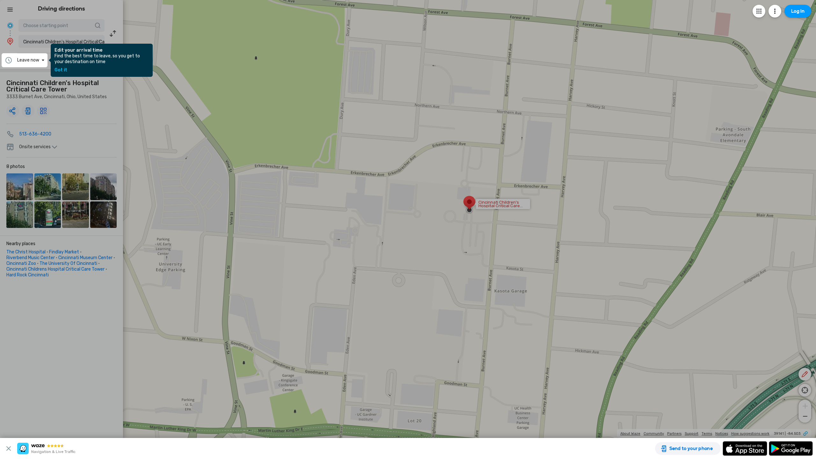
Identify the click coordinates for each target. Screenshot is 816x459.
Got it (61, 70)
